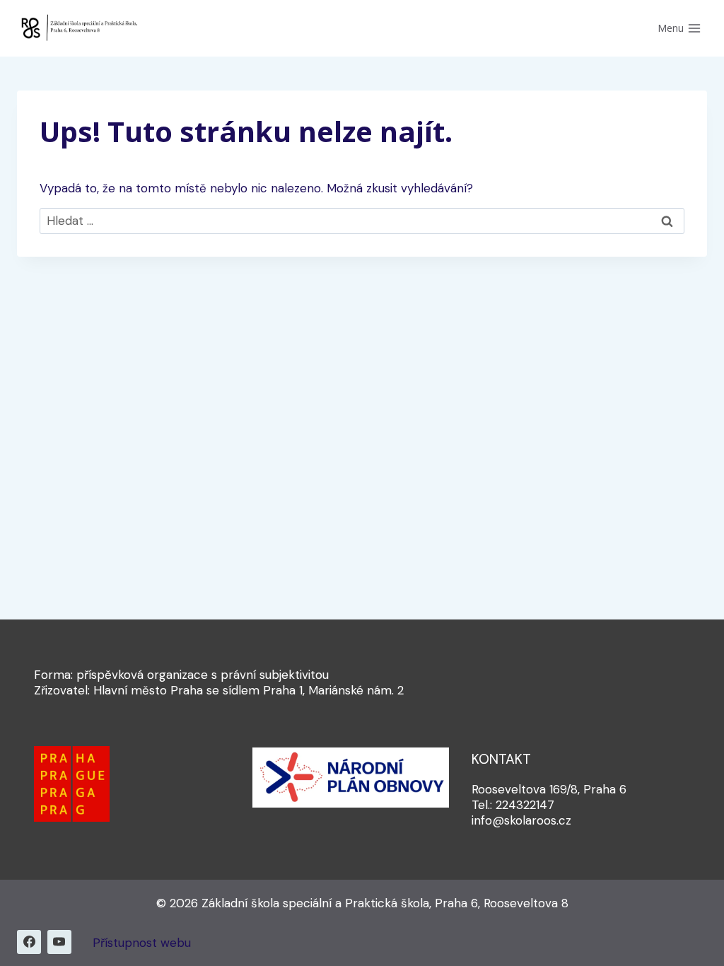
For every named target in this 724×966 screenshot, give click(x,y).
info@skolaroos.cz (521, 820)
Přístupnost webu (142, 942)
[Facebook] (29, 942)
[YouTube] (59, 942)
